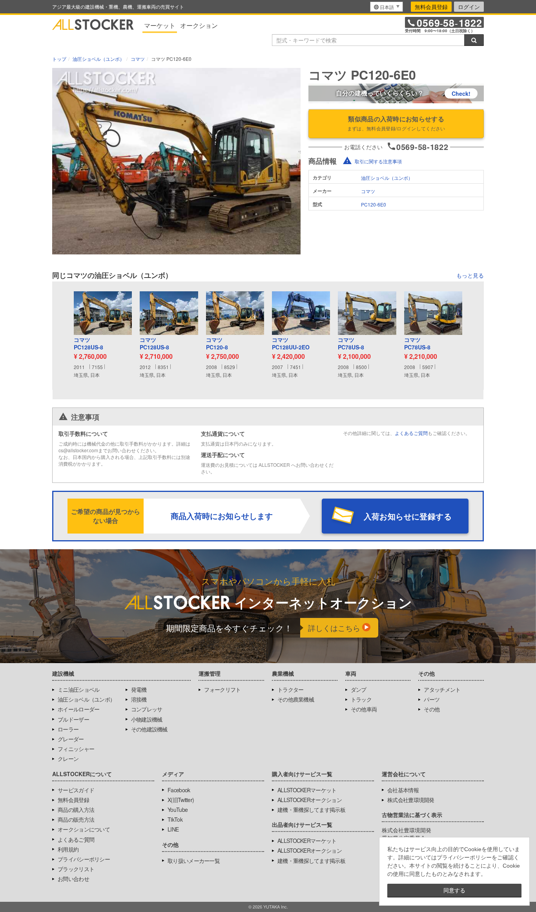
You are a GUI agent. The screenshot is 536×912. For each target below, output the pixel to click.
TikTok (175, 819)
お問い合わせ (73, 879)
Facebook (179, 790)
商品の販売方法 (76, 819)
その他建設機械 (149, 729)
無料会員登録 (431, 7)
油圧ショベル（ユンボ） (387, 177)
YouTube (178, 809)
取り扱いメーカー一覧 (194, 860)
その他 (431, 709)
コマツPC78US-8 (351, 343)
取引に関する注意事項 (378, 161)
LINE (173, 829)
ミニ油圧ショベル (78, 689)
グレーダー (71, 739)
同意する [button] (454, 890)
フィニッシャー (76, 749)
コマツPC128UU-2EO (291, 343)
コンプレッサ (146, 709)
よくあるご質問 (411, 432)
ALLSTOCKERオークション (309, 800)
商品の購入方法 (76, 809)
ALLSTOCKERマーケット (307, 790)
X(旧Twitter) (181, 800)
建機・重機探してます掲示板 (311, 809)
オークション (199, 25)
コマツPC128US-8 (88, 343)
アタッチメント (442, 689)
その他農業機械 (295, 699)
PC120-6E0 (373, 204)
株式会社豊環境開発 (410, 800)
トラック (361, 699)
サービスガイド (76, 790)
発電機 (139, 689)
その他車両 (364, 709)
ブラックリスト (76, 869)
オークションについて (84, 829)
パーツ (431, 699)
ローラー (68, 729)
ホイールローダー (78, 709)
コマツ (368, 191)
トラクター (290, 689)
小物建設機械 (146, 719)
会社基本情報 (403, 790)
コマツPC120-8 (217, 343)
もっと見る (470, 275)
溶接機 (139, 699)
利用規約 (68, 849)
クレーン (68, 758)
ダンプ (358, 689)
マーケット (159, 25)
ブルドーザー (73, 719)
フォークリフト (222, 689)
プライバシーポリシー (84, 859)
